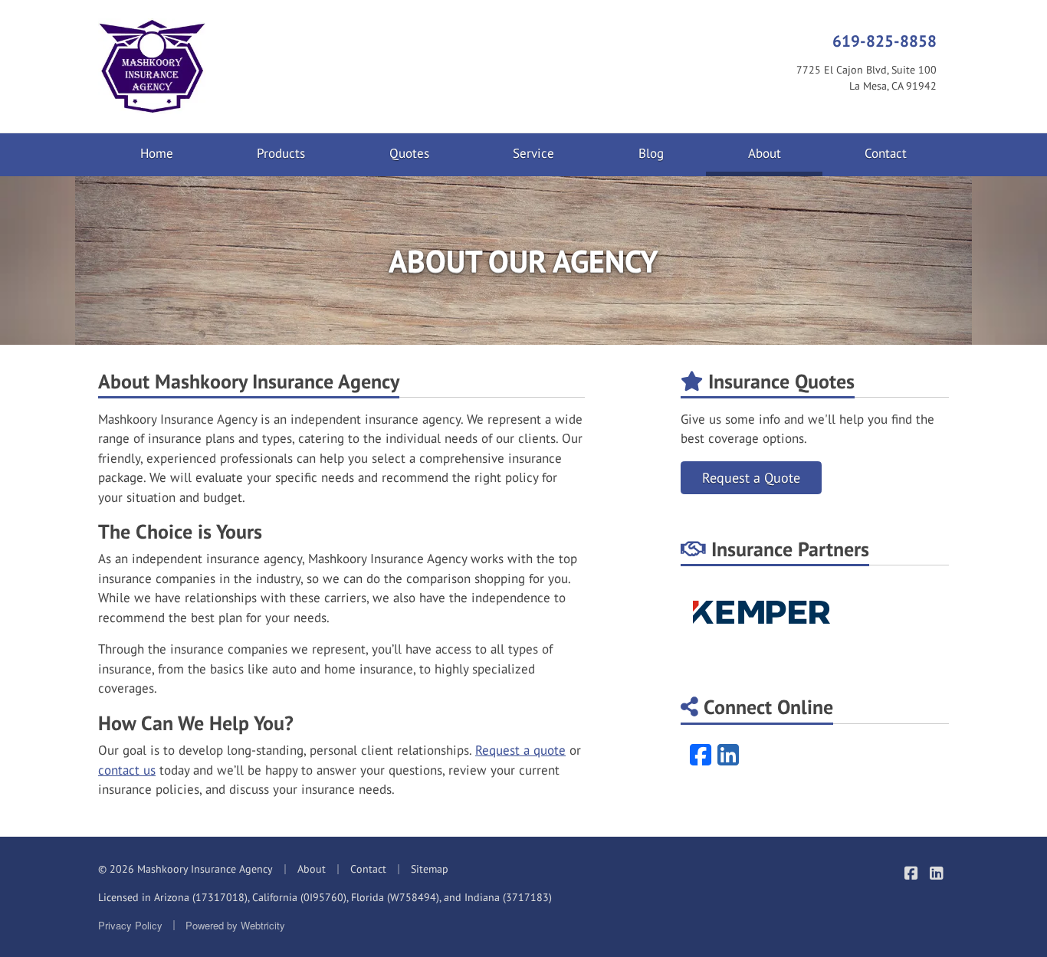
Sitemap (429, 869)
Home (156, 153)
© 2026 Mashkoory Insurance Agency (185, 869)
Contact (886, 153)
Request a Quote (751, 478)
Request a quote (520, 750)
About (785, 153)
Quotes (409, 153)
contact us (127, 770)
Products (281, 153)
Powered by (235, 925)
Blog (651, 153)
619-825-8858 (884, 40)
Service (533, 153)
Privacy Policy (130, 925)
